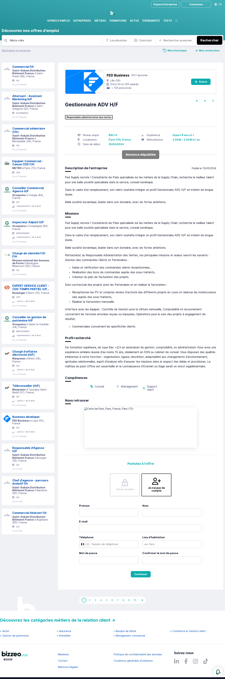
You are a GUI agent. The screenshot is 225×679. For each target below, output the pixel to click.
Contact (63, 660)
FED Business (118, 75)
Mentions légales (68, 666)
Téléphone (86, 537)
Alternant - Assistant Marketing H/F (27, 97)
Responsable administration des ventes (88, 117)
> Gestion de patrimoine (14, 635)
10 (134, 600)
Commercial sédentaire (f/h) (28, 130)
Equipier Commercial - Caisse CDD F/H (27, 163)
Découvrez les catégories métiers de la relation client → (57, 620)
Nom (145, 505)
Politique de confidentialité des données (138, 654)
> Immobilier (64, 635)
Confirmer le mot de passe (160, 553)
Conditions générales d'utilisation (133, 660)
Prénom (84, 505)
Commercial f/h (23, 66)
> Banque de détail (124, 631)
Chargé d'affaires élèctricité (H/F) (24, 353)
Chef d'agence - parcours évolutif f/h (30, 482)
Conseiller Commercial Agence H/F (28, 189)
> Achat (4, 631)
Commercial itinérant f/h (29, 512)
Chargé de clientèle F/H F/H (28, 255)
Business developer (26, 416)
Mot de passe (88, 553)
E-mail (83, 521)
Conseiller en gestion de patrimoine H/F (29, 319)
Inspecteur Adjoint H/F (28, 222)
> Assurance (64, 631)
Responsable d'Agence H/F (28, 449)
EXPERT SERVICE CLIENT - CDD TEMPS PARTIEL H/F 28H (30, 287)
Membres (63, 654)
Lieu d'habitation (153, 537)
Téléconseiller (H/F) (26, 385)
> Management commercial (129, 635)
